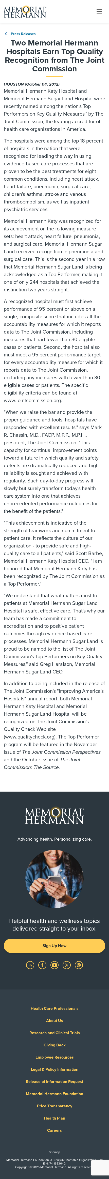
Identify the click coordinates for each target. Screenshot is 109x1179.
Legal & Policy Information (54, 1069)
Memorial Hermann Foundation (54, 1093)
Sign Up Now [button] (54, 945)
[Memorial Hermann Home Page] (25, 11)
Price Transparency (54, 1106)
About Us (54, 1020)
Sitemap (54, 1152)
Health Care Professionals (55, 1008)
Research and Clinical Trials (54, 1032)
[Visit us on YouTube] (55, 964)
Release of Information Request (54, 1081)
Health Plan (54, 1118)
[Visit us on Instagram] (79, 964)
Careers (54, 1130)
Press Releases (23, 34)
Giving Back (55, 1045)
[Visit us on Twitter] (67, 964)
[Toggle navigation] (99, 11)
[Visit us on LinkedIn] (30, 964)
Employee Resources (54, 1057)
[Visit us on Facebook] (42, 964)
